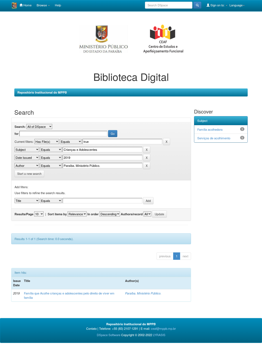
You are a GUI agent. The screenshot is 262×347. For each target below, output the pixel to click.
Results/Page (24, 214)
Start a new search (29, 174)
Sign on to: (217, 5)
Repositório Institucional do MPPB (42, 92)
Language (236, 5)
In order (93, 214)
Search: (20, 127)
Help (58, 5)
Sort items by (57, 214)
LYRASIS (159, 335)
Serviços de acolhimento (213, 138)
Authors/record (132, 214)
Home (27, 5)
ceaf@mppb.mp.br (163, 328)
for (17, 134)
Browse (42, 5)
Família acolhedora (209, 129)
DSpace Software (108, 335)
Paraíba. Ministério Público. (143, 293)
